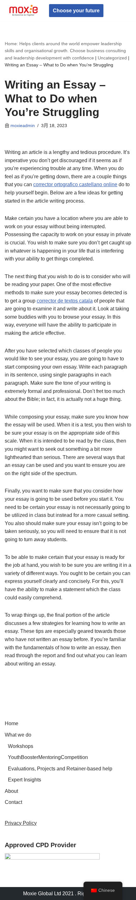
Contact (13, 802)
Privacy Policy (21, 823)
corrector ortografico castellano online (75, 184)
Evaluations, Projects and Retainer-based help (60, 768)
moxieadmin (22, 125)
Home (11, 723)
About (11, 791)
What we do (18, 735)
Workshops (20, 746)
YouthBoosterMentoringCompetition (48, 757)
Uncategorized (112, 57)
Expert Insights (24, 779)
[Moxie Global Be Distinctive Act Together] (24, 10)
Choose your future (76, 10)
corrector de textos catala (65, 300)
